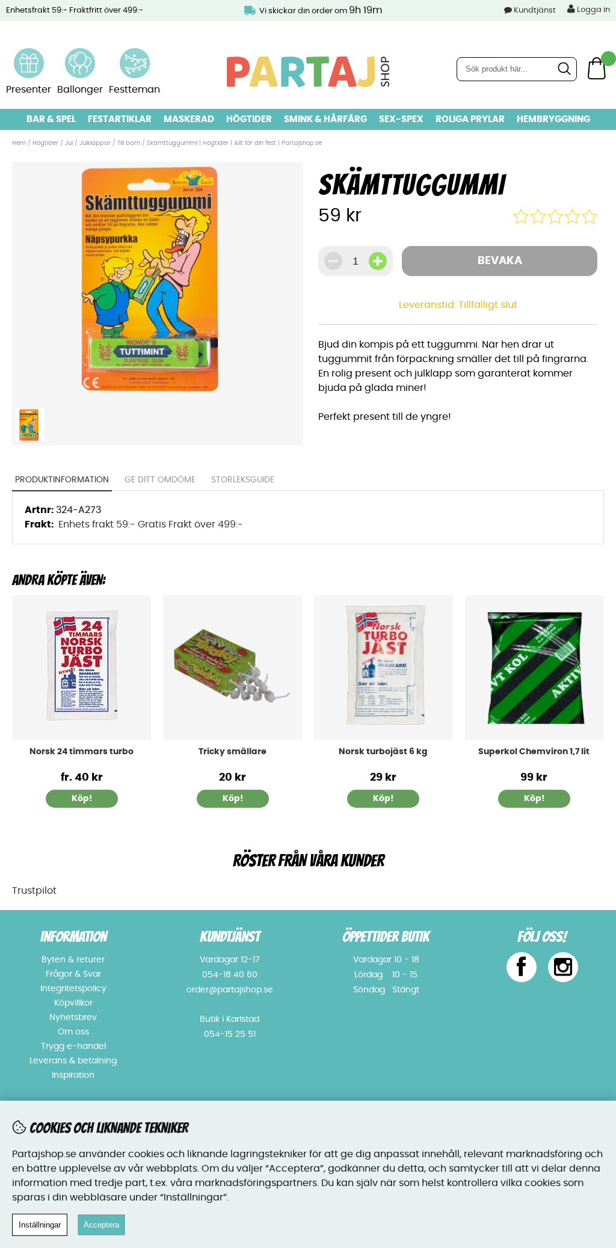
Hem (19, 143)
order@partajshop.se (229, 990)
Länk (29, 55)
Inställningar (40, 1224)
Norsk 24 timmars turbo (81, 752)
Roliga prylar (470, 119)
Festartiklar (120, 119)
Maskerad (189, 119)
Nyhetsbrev (73, 1017)
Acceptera (101, 1224)
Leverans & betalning (73, 1061)
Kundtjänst (535, 10)
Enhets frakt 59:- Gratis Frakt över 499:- (150, 524)
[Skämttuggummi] (157, 393)
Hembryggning (553, 119)
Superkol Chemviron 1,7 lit (534, 752)
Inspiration (73, 1075)
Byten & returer (73, 960)
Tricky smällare (232, 752)
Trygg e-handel (73, 1046)
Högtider (249, 119)
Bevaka (500, 261)
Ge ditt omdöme (160, 480)
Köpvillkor (73, 1003)
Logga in (592, 10)
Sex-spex (401, 119)
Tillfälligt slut (487, 305)
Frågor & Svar (73, 974)
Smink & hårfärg (325, 119)
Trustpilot (34, 891)
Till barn (128, 143)
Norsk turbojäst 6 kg (383, 752)
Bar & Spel (51, 119)
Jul (69, 143)
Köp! (82, 799)
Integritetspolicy (73, 989)
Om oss (73, 1032)
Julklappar (95, 143)
